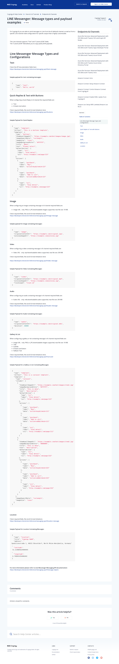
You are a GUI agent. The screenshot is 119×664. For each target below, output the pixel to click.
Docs (32, 4)
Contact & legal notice (93, 652)
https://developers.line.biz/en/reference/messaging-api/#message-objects (34, 570)
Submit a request (81, 4)
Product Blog (48, 4)
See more (81, 112)
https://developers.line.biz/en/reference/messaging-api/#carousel (31, 357)
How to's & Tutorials (32, 14)
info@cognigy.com (92, 649)
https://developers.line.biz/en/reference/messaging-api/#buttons (31, 112)
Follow (27, 22)
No (67, 617)
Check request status (75, 652)
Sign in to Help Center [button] (101, 4)
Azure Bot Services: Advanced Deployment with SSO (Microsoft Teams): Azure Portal (93, 54)
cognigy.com (55, 649)
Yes (54, 617)
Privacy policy (91, 654)
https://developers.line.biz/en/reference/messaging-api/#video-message (33, 261)
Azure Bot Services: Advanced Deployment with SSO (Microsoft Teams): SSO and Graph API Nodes (93, 38)
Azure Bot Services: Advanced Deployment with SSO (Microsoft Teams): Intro (93, 72)
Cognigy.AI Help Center (14, 14)
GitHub (39, 4)
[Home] (12, 4)
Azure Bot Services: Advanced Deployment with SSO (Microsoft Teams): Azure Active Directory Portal (93, 63)
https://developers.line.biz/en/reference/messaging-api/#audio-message (33, 306)
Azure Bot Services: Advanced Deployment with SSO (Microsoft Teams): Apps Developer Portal (93, 47)
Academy (25, 4)
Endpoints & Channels (49, 14)
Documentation (56, 652)
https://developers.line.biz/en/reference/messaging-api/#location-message (34, 521)
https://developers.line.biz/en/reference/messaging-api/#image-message (34, 216)
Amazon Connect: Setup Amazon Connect (91, 84)
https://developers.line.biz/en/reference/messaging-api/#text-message (33, 69)
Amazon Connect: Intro (85, 78)
